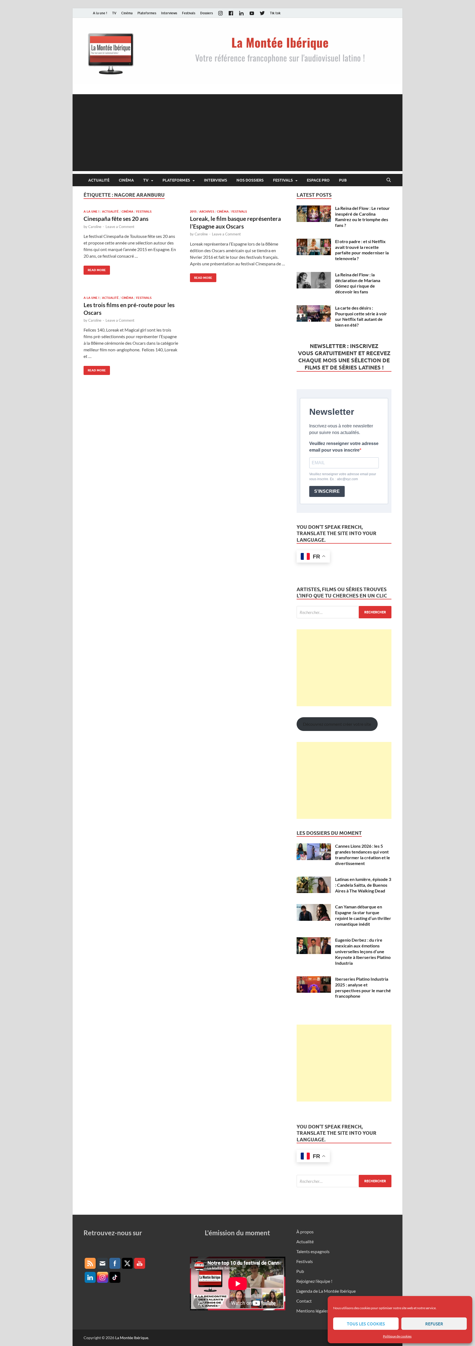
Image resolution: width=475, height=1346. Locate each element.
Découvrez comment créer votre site (337, 724)
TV (114, 13)
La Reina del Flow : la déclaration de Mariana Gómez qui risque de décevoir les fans (357, 283)
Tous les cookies (366, 1323)
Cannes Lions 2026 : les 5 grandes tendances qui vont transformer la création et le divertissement (362, 854)
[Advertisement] (237, 132)
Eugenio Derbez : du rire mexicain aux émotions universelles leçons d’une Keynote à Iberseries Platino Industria (363, 951)
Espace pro (318, 180)
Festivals (188, 13)
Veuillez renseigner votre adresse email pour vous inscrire (344, 446)
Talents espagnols (313, 1251)
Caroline (94, 226)
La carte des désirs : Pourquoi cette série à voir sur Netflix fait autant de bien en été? (361, 316)
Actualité (98, 180)
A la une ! (100, 13)
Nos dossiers (250, 180)
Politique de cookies (397, 1336)
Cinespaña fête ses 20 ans (116, 218)
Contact (304, 1300)
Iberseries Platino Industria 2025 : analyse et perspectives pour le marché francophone (363, 987)
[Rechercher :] (344, 612)
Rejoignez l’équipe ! (314, 1281)
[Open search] (389, 180)
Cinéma (126, 13)
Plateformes (146, 13)
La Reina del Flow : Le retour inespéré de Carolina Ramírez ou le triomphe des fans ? (362, 216)
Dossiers (206, 13)
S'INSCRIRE (327, 491)
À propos (305, 1231)
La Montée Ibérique (131, 1337)
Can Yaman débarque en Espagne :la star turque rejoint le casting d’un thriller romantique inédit (363, 915)
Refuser (434, 1323)
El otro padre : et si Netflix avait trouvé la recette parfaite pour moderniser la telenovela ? (362, 250)
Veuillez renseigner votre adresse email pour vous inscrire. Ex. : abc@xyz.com (342, 476)
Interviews (169, 13)
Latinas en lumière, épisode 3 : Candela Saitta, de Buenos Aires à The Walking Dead (363, 885)
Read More (95, 269)
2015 (193, 211)
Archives (206, 211)
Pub (343, 180)
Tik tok (275, 13)
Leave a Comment (120, 226)
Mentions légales (312, 1310)
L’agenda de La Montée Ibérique (326, 1291)
